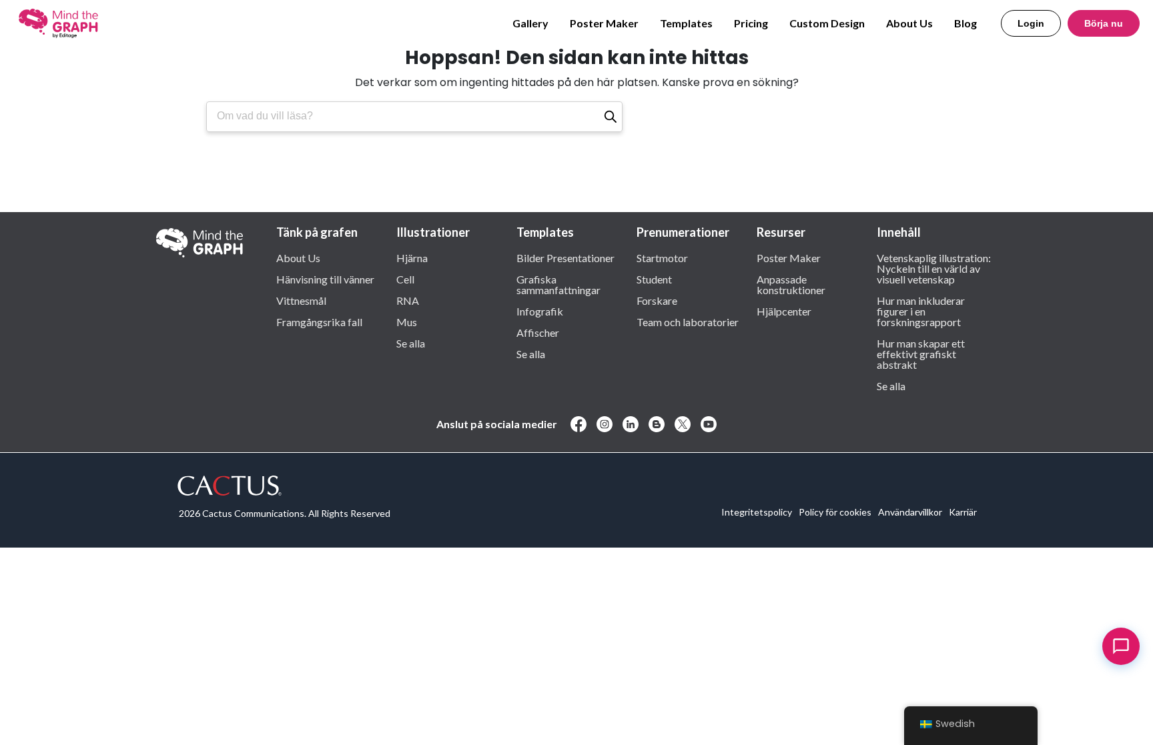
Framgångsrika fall (319, 321)
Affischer (537, 332)
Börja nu (1103, 23)
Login (1031, 23)
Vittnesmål (301, 300)
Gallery (530, 23)
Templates (686, 23)
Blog (965, 23)
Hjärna (412, 257)
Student (654, 279)
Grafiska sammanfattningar (558, 284)
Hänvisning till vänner (325, 279)
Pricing (751, 23)
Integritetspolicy (756, 512)
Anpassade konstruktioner (791, 284)
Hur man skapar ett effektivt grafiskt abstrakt (921, 353)
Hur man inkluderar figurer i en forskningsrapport (921, 310)
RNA (407, 300)
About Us (909, 23)
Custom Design (827, 23)
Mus (406, 321)
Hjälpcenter (784, 311)
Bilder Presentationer (565, 257)
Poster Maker (604, 23)
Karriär (963, 512)
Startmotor (662, 257)
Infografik (539, 311)
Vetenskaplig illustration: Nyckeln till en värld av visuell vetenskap (934, 268)
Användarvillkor (910, 512)
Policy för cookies (835, 512)
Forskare (657, 300)
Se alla (410, 343)
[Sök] (610, 116)
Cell (405, 279)
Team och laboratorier (688, 321)
